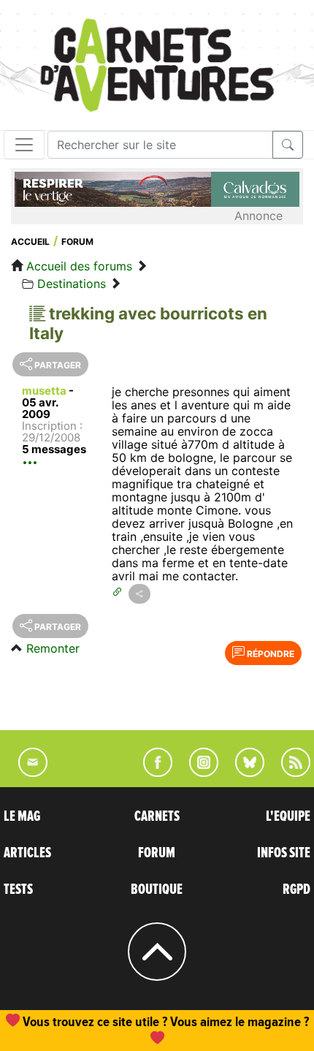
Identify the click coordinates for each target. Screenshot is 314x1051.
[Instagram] (198, 772)
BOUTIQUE (157, 889)
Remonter (53, 648)
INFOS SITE (283, 853)
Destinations (71, 283)
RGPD (296, 889)
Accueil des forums (79, 266)
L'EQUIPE (288, 816)
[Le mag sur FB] (152, 772)
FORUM (156, 853)
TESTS (18, 889)
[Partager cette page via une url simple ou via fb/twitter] (139, 594)
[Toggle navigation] (24, 144)
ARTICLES (27, 853)
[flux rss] (288, 772)
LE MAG (22, 816)
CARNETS (157, 816)
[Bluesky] (242, 772)
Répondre (269, 653)
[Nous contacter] (25, 772)
